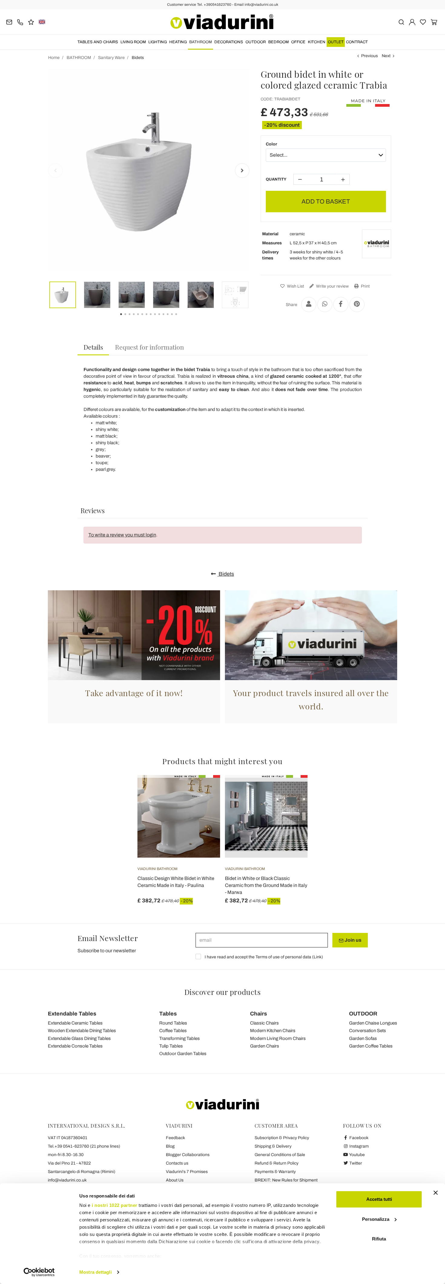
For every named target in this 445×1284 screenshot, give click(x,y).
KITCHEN (316, 42)
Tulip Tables (171, 1046)
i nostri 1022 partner (114, 1205)
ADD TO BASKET (326, 201)
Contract (357, 42)
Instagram (358, 1146)
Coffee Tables (173, 1030)
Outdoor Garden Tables (182, 1053)
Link (317, 957)
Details (93, 347)
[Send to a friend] (308, 304)
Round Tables (173, 1023)
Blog (170, 1146)
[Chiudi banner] (435, 1193)
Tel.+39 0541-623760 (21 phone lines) (84, 1146)
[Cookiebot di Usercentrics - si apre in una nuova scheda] (39, 1272)
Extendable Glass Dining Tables (79, 1038)
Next (386, 56)
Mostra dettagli (95, 1272)
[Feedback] (31, 21)
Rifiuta (379, 1238)
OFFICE (298, 42)
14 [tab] (181, 318)
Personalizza (375, 1219)
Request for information (149, 347)
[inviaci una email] (9, 21)
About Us (174, 1180)
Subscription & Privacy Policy (282, 1138)
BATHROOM (200, 42)
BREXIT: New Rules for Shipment (286, 1180)
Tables (168, 1014)
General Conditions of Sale (280, 1154)
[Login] (412, 21)
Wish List (295, 286)
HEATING (178, 42)
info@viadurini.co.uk (67, 1180)
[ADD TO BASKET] (205, 790)
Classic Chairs (264, 1023)
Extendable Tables (72, 1014)
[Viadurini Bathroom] (376, 244)
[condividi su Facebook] (340, 304)
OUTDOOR (256, 42)
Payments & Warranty (275, 1171)
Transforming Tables (179, 1038)
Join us (352, 940)
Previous (369, 56)
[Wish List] (205, 805)
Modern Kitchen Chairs (272, 1030)
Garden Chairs (264, 1046)
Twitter (355, 1163)
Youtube (356, 1154)
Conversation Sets (367, 1030)
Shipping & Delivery (273, 1146)
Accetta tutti (379, 1199)
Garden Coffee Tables (371, 1046)
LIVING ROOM (133, 42)
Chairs (258, 1014)
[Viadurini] (222, 22)
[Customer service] (20, 21)
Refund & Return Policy (276, 1163)
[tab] (93, 347)
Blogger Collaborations (187, 1154)
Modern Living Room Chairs (278, 1038)
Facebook (358, 1138)
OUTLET (336, 42)
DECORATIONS (228, 42)
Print (365, 286)
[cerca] (401, 21)
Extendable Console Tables (75, 1046)
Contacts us (177, 1163)
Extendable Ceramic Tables (75, 1023)
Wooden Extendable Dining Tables (82, 1030)
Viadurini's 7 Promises (187, 1171)
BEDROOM (278, 42)
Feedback (175, 1138)
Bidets (225, 574)
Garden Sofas (363, 1038)
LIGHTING (157, 42)
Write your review (332, 286)
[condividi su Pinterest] (356, 304)
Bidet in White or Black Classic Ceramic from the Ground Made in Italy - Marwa (266, 885)
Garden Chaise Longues (373, 1023)
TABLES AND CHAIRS (97, 42)
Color (271, 144)
